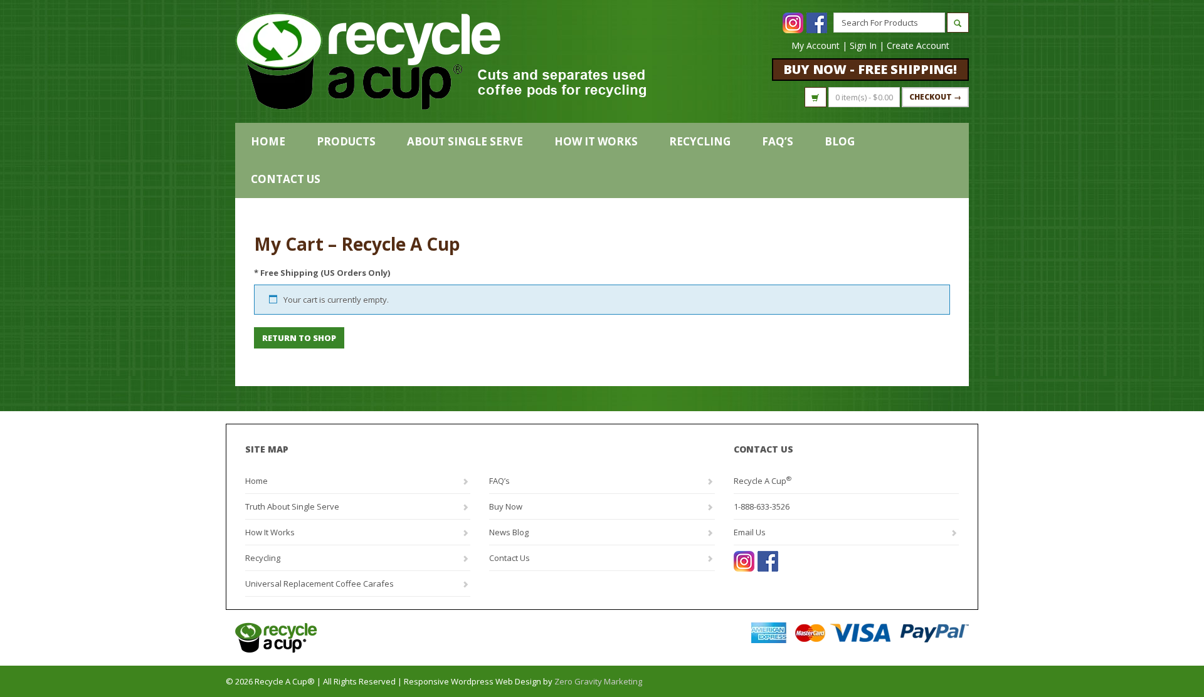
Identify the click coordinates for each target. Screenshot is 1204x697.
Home (268, 141)
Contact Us (285, 179)
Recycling (700, 141)
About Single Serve (465, 141)
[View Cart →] (815, 97)
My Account (815, 45)
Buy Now (505, 506)
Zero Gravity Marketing (598, 681)
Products (346, 141)
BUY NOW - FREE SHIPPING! (870, 69)
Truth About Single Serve (292, 506)
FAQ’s (777, 141)
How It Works (596, 141)
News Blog (509, 532)
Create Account (918, 45)
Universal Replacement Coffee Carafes (319, 583)
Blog (840, 141)
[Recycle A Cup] (418, 637)
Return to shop (299, 337)
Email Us (750, 532)
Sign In (863, 45)
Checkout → (935, 97)
